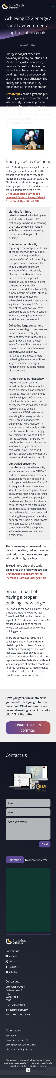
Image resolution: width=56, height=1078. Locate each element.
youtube (13, 956)
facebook (13, 966)
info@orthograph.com (17, 1009)
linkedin (13, 972)
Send (45, 844)
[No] (52, 1067)
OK (28, 1070)
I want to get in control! (28, 728)
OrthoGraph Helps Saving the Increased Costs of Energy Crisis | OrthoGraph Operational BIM (25, 197)
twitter (12, 961)
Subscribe (15, 859)
